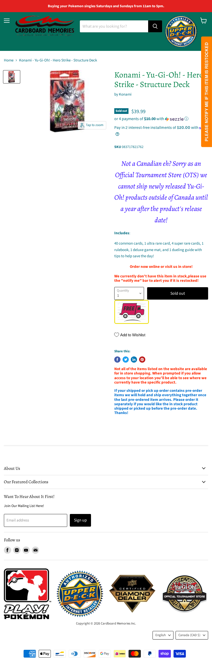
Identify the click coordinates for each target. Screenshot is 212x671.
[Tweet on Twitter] (126, 359)
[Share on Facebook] (117, 359)
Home (8, 60)
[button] (161, 119)
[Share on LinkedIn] (134, 359)
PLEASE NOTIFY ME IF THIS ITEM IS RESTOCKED (206, 92)
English (160, 635)
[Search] (155, 26)
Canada (189, 635)
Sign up (80, 520)
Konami (125, 94)
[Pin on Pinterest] (142, 359)
